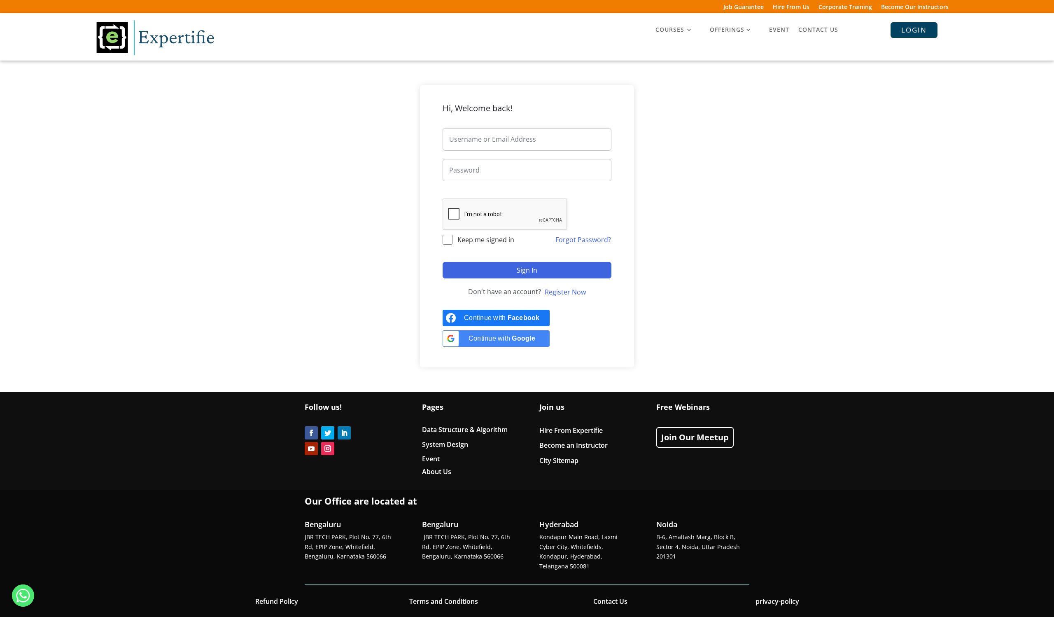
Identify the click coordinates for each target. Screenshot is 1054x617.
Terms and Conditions (443, 601)
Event (431, 458)
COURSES (669, 30)
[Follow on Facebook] (311, 432)
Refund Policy (276, 601)
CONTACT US (818, 30)
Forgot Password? (583, 239)
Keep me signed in (485, 239)
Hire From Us (791, 7)
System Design (445, 444)
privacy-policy (777, 601)
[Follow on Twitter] (327, 432)
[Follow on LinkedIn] (344, 432)
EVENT (779, 30)
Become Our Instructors (915, 7)
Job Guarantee (743, 7)
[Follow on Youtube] (311, 448)
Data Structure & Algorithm (465, 429)
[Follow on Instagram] (327, 448)
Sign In (527, 270)
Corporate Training (845, 7)
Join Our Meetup (695, 437)
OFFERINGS (727, 30)
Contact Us (610, 601)
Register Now (565, 292)
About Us (436, 471)
